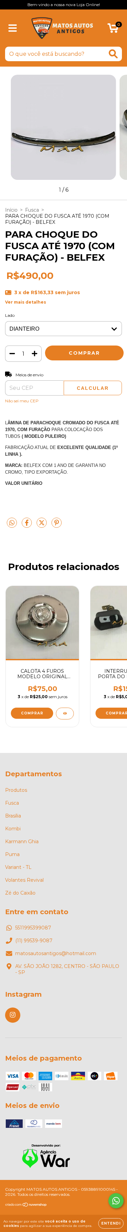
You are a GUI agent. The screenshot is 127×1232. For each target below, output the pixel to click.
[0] (113, 30)
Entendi (111, 1223)
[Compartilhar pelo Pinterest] (56, 526)
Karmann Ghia (22, 841)
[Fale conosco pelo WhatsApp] (116, 1200)
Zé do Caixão (20, 893)
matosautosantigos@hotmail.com (55, 953)
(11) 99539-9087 (33, 941)
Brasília (13, 816)
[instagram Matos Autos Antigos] (12, 1015)
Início (11, 210)
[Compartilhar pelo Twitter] (42, 526)
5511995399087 (33, 928)
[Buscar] (113, 54)
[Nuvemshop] (26, 1205)
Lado (10, 315)
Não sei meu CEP (22, 400)
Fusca (32, 210)
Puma (12, 854)
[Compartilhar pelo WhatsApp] (12, 523)
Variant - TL (18, 867)
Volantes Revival (24, 880)
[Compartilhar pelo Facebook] (27, 526)
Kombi (13, 829)
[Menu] (12, 28)
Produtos (16, 790)
